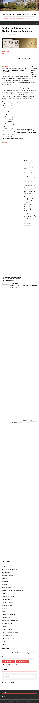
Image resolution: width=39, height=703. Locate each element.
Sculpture (4, 626)
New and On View (7, 623)
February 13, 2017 (8, 35)
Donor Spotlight (6, 587)
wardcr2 (18, 35)
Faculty (4, 593)
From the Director (7, 602)
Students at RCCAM (7, 635)
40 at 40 (4, 566)
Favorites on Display (8, 596)
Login (3, 696)
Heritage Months (7, 605)
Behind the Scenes (7, 575)
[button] (36, 23)
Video (3, 641)
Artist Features (6, 572)
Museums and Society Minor (10, 620)
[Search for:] (19, 676)
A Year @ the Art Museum (9, 569)
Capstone (4, 578)
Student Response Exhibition (10, 632)
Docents (4, 584)
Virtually (4, 644)
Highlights (5, 608)
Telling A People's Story (9, 638)
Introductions (6, 617)
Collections (5, 581)
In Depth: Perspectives (8, 614)
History (4, 611)
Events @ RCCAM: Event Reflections (12, 590)
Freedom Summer (7, 599)
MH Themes (30, 701)
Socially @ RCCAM (7, 629)
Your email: (5, 657)
